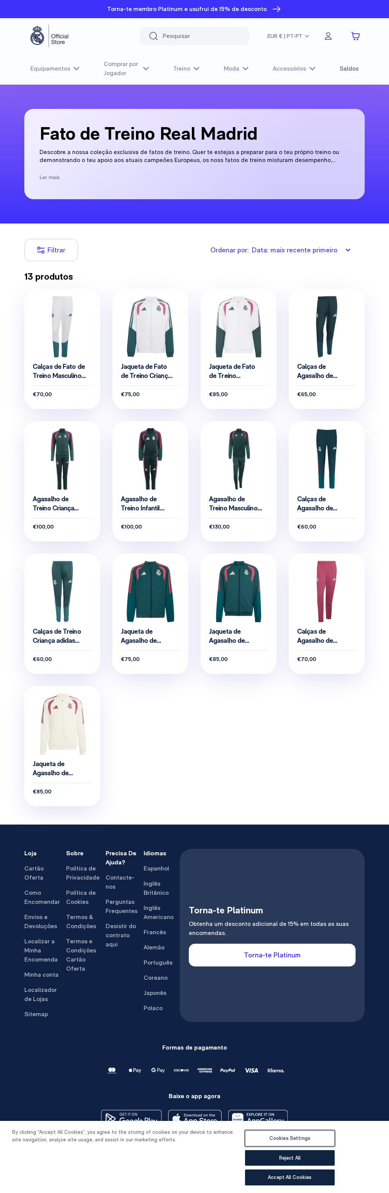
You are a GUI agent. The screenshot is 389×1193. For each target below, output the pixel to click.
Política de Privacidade (83, 873)
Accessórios (289, 68)
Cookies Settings (289, 1138)
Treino (181, 68)
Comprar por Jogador (121, 68)
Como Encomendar (42, 897)
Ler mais (50, 177)
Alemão (154, 947)
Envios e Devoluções (40, 921)
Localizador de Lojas (40, 994)
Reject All (289, 1158)
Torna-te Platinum (272, 955)
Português (158, 962)
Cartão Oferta (34, 873)
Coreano (156, 977)
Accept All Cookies (290, 1177)
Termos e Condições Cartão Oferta (81, 955)
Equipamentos (50, 68)
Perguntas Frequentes (122, 906)
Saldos (349, 68)
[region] (194, 1157)
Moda (231, 68)
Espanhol (156, 868)
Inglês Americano (159, 912)
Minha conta (41, 974)
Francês (155, 932)
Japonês (155, 992)
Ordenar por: (273, 250)
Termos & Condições (81, 921)
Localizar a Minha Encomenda (41, 950)
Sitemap (36, 1014)
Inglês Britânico (156, 888)
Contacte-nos (120, 882)
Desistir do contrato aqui (121, 935)
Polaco (153, 1008)
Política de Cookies (81, 897)
